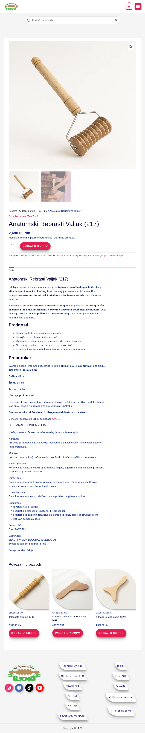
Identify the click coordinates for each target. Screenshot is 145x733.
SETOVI (72, 696)
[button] (130, 47)
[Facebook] (19, 688)
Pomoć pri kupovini (122, 697)
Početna (13, 211)
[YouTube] (40, 688)
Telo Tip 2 (42, 211)
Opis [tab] (11, 270)
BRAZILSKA (72, 686)
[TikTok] (29, 688)
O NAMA (121, 686)
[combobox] (72, 20)
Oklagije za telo (27, 211)
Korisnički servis (122, 710)
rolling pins (77, 255)
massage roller (64, 255)
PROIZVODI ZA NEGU (72, 716)
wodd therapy (116, 255)
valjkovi (105, 255)
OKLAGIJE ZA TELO (72, 676)
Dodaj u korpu (35, 246)
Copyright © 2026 (72, 728)
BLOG (120, 666)
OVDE (55, 419)
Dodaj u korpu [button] (24, 633)
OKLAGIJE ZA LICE (72, 666)
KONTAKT (120, 676)
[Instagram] (9, 688)
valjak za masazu (92, 255)
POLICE (72, 706)
